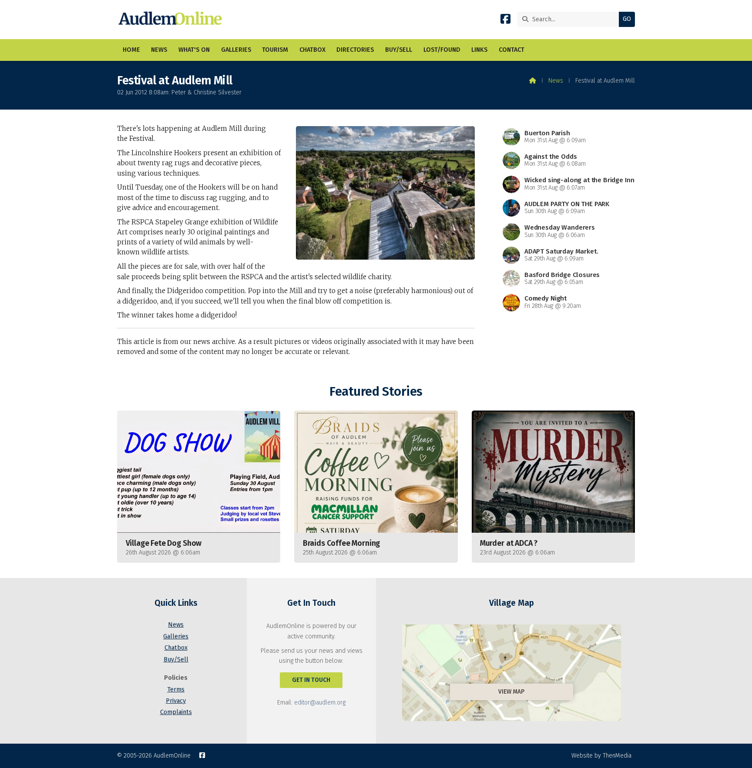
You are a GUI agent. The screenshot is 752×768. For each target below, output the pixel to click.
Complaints (176, 712)
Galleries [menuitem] (236, 49)
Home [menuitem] (131, 49)
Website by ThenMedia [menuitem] (601, 755)
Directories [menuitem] (355, 49)
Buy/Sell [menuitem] (398, 49)
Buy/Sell (176, 659)
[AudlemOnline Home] (172, 19)
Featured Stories (375, 391)
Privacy (176, 701)
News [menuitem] (159, 49)
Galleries (175, 636)
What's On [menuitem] (194, 49)
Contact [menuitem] (511, 49)
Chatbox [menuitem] (312, 49)
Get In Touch (311, 680)
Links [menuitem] (479, 49)
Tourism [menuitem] (275, 49)
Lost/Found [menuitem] (441, 49)
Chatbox (176, 647)
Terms (176, 689)
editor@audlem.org (320, 702)
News (555, 80)
